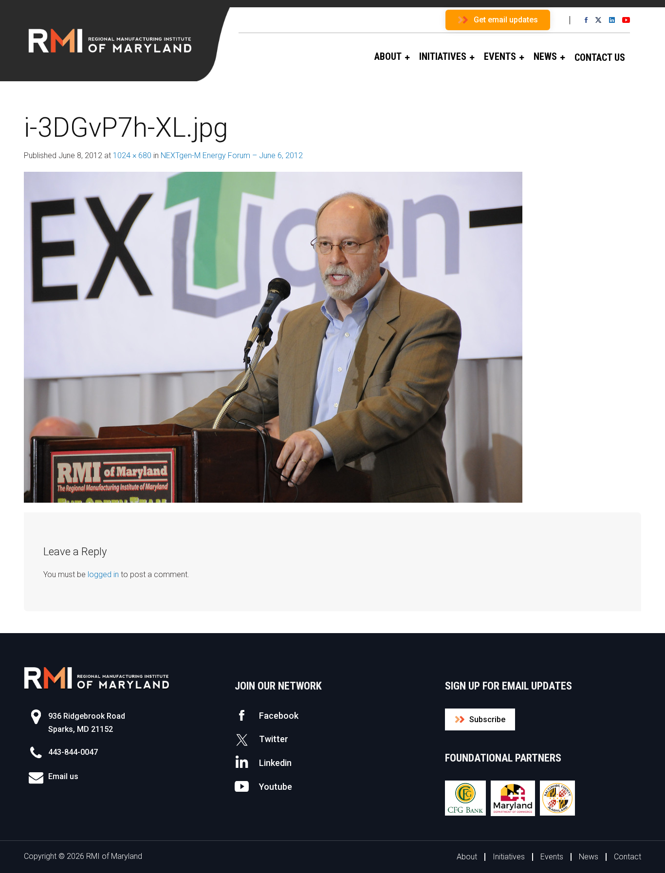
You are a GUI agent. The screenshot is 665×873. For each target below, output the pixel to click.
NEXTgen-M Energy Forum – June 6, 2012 (232, 155)
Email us (63, 776)
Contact (627, 856)
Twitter (273, 739)
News (588, 856)
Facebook (278, 715)
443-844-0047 (73, 752)
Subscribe (487, 719)
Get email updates (506, 19)
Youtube (275, 787)
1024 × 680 (132, 155)
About (467, 856)
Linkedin (275, 763)
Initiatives (509, 856)
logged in (103, 574)
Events (551, 856)
